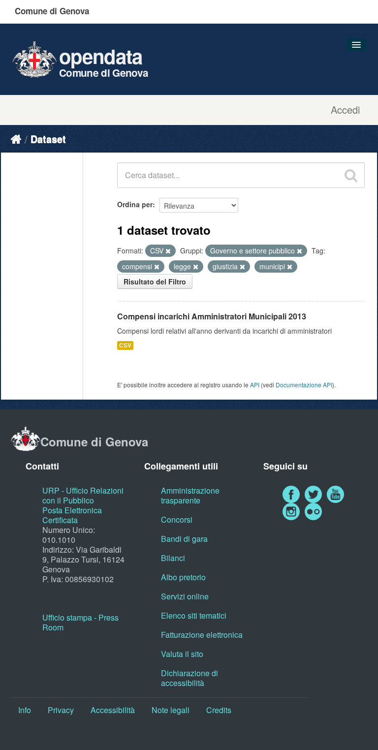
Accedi (345, 110)
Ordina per (135, 204)
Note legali (170, 710)
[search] (351, 175)
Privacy (61, 710)
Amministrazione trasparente (190, 495)
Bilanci (173, 557)
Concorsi (176, 519)
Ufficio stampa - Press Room (80, 622)
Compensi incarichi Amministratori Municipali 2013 (211, 316)
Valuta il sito (182, 653)
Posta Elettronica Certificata (72, 515)
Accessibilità (113, 710)
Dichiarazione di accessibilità (189, 677)
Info (24, 710)
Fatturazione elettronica (202, 634)
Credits (218, 710)
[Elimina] (168, 251)
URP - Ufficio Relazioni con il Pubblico (83, 495)
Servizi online (185, 596)
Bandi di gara (184, 538)
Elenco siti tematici (193, 615)
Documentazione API (304, 384)
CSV (125, 345)
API (254, 384)
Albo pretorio (183, 577)
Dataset (48, 138)
